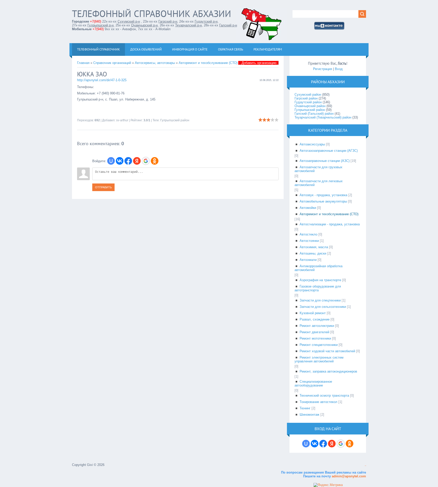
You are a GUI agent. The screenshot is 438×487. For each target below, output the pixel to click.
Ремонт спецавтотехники (319, 345)
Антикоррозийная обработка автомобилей (318, 268)
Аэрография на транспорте (320, 280)
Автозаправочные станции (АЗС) (325, 161)
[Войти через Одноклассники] (154, 161)
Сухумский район (308, 94)
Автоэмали (308, 260)
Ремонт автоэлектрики (317, 326)
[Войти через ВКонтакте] (119, 161)
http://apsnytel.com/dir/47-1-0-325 (101, 80)
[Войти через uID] (111, 161)
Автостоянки (309, 241)
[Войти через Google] (146, 161)
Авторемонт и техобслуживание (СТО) (208, 63)
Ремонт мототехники (315, 338)
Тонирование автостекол (318, 402)
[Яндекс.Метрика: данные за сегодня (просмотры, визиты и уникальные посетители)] (328, 485)
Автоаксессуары (312, 144)
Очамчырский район (310, 106)
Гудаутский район (308, 102)
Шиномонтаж (309, 414)
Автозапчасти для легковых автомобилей (319, 183)
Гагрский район (306, 98)
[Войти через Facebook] (128, 161)
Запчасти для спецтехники (320, 300)
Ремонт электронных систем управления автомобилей (319, 359)
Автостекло (308, 234)
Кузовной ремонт (313, 313)
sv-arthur (122, 120)
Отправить (103, 187)
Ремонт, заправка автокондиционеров (328, 371)
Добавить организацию (259, 63)
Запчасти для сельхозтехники (323, 307)
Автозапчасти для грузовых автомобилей (318, 169)
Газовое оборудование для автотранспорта (318, 288)
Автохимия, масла (314, 247)
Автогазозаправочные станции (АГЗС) (329, 151)
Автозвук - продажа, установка (323, 195)
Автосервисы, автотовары (155, 63)
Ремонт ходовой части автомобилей (327, 351)
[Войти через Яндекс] (137, 161)
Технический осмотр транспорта (324, 395)
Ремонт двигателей (314, 332)
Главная (83, 63)
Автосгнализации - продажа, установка (330, 224)
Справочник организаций (112, 63)
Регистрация (322, 69)
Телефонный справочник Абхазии (151, 14)
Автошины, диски (313, 253)
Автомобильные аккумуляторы (323, 201)
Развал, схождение (315, 319)
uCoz (365, 465)
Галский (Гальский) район (314, 113)
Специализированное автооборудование (313, 383)
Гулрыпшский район (174, 120)
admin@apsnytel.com (348, 476)
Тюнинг (305, 408)
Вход (339, 69)
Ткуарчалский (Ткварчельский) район (323, 117)
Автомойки (308, 208)
